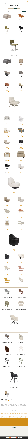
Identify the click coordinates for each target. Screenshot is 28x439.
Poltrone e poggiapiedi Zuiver (14, 3)
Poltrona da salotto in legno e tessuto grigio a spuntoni (7, 399)
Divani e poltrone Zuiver (7, 3)
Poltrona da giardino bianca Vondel (21, 354)
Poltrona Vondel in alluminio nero (7, 366)
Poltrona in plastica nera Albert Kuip (14, 387)
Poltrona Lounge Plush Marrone (7, 354)
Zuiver (3, 3)
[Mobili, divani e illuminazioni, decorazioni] (14, 1)
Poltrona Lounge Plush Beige (21, 342)
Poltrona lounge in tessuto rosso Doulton (21, 297)
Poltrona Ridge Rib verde (14, 55)
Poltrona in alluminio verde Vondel (21, 366)
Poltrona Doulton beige (21, 285)
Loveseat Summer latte (7, 22)
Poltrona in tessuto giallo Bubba (7, 285)
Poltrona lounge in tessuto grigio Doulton (7, 297)
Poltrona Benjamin (14, 112)
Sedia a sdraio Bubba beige (21, 67)
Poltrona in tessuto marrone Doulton (7, 342)
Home (1, 3)
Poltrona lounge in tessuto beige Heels (21, 309)
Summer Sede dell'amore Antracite (7, 67)
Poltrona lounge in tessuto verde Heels (7, 309)
